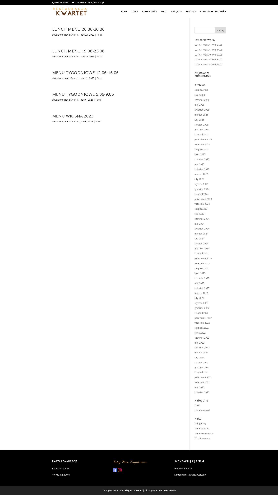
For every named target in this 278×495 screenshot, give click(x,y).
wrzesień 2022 (202, 322)
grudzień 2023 (202, 248)
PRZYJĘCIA (176, 11)
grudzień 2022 (202, 307)
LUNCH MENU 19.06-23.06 (78, 51)
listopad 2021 (201, 372)
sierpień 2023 (201, 268)
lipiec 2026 (200, 94)
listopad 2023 (201, 253)
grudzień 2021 (202, 367)
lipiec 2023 (200, 273)
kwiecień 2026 (202, 109)
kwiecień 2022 (202, 347)
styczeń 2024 (201, 243)
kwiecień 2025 (202, 169)
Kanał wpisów (202, 428)
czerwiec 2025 (202, 159)
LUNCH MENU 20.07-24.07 (208, 64)
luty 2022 (199, 357)
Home (124, 11)
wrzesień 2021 (202, 382)
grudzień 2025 (202, 129)
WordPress (170, 490)
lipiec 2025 (200, 154)
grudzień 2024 (202, 189)
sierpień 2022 (201, 327)
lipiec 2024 (200, 213)
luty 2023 (199, 297)
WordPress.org (202, 438)
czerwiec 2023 (202, 278)
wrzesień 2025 (202, 144)
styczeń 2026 (201, 124)
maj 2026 (199, 104)
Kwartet (74, 34)
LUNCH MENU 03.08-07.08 (208, 54)
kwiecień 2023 (202, 288)
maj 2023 (199, 283)
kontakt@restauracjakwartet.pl (190, 474)
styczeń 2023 (201, 302)
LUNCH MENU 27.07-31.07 (208, 59)
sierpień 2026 (201, 89)
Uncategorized (202, 410)
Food (99, 34)
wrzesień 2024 (202, 203)
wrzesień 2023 (202, 263)
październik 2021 (203, 377)
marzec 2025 (201, 174)
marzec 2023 (201, 293)
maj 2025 (199, 164)
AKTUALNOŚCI (149, 11)
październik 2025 (203, 139)
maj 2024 (199, 223)
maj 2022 (199, 342)
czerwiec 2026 (202, 99)
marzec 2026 (201, 114)
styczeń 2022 (201, 362)
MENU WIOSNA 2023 (72, 116)
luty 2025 (199, 179)
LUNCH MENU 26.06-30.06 (78, 29)
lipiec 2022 (200, 332)
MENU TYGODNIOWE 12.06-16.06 (85, 72)
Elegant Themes (134, 490)
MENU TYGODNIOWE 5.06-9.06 (83, 94)
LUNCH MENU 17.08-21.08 (208, 44)
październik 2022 (203, 317)
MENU (164, 11)
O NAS (134, 11)
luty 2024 (199, 238)
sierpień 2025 (201, 149)
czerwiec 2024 (202, 218)
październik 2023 (203, 258)
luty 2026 (199, 119)
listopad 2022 (201, 312)
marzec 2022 (201, 352)
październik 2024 (203, 199)
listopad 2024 (201, 194)
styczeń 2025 (201, 184)
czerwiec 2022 (202, 337)
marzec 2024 (201, 233)
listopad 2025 (201, 134)
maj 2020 (199, 387)
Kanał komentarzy (204, 433)
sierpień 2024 (201, 208)
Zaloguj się (200, 423)
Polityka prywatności (213, 11)
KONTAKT (191, 11)
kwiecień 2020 (202, 392)
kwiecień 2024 (202, 228)
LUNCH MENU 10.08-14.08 (208, 49)
